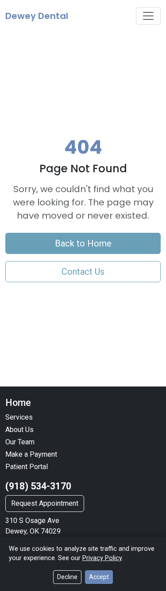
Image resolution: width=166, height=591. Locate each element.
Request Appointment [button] (44, 503)
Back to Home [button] (83, 243)
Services (19, 417)
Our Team (20, 442)
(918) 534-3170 (38, 486)
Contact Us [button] (83, 271)
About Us (19, 429)
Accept (99, 576)
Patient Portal (26, 466)
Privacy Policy (102, 558)
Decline (67, 576)
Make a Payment (31, 454)
